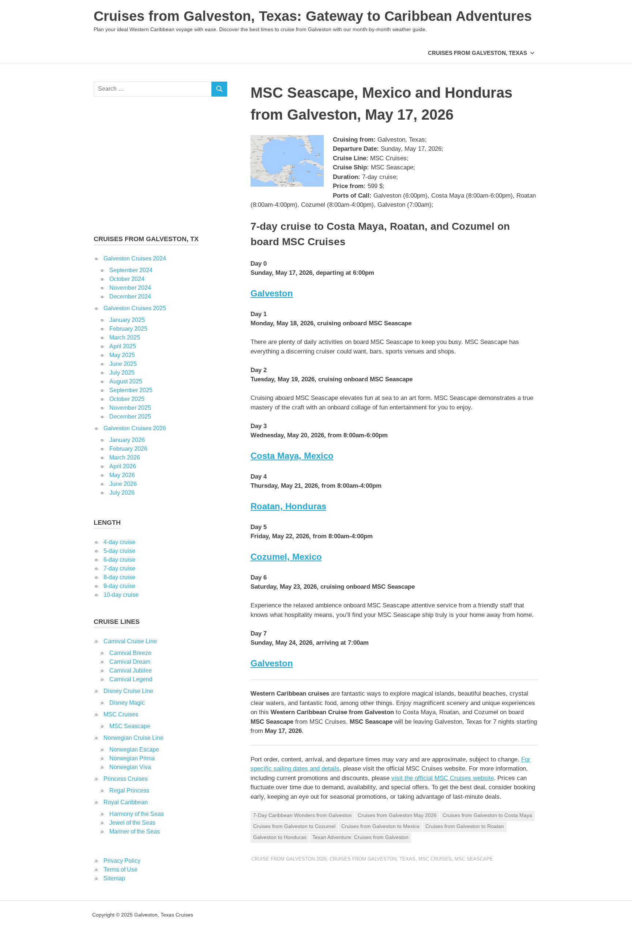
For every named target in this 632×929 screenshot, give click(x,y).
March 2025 (124, 337)
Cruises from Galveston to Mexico (380, 826)
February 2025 (128, 329)
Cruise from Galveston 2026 (289, 859)
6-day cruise (119, 560)
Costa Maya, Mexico (292, 456)
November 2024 (130, 288)
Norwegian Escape (134, 749)
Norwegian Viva (130, 767)
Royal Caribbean (126, 802)
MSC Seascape (474, 859)
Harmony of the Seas (136, 814)
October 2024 (126, 279)
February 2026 (128, 449)
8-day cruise (119, 577)
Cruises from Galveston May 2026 (397, 815)
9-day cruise (119, 586)
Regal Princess (129, 790)
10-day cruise (121, 595)
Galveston (272, 293)
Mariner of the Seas (134, 831)
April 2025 (122, 346)
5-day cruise (119, 551)
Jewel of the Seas (132, 823)
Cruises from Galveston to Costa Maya (487, 815)
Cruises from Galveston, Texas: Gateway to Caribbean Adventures (313, 16)
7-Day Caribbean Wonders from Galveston (302, 815)
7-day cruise (119, 568)
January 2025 (127, 320)
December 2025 (130, 416)
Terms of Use (121, 869)
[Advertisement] (160, 165)
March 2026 (124, 457)
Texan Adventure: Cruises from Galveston (360, 837)
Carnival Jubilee (130, 670)
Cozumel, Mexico (286, 557)
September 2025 (131, 390)
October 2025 (126, 399)
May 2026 (122, 475)
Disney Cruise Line (128, 691)
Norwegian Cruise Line (133, 738)
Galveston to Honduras (279, 837)
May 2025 (122, 355)
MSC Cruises (435, 859)
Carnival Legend (131, 679)
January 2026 (127, 440)
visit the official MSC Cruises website (442, 778)
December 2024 (130, 296)
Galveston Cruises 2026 (135, 428)
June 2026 (123, 484)
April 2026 (122, 466)
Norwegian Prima (132, 758)
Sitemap (114, 878)
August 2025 (125, 381)
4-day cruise (119, 542)
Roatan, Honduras (288, 506)
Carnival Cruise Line (130, 641)
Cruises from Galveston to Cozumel (294, 826)
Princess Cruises (126, 779)
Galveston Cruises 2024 (135, 258)
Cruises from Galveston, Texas (477, 53)
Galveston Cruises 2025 (135, 308)
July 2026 (122, 493)
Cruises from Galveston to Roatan (464, 826)
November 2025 (130, 408)
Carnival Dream (129, 662)
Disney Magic (127, 703)
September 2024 (131, 270)
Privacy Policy (122, 861)
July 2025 (122, 373)
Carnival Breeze (130, 653)
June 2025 (123, 364)
